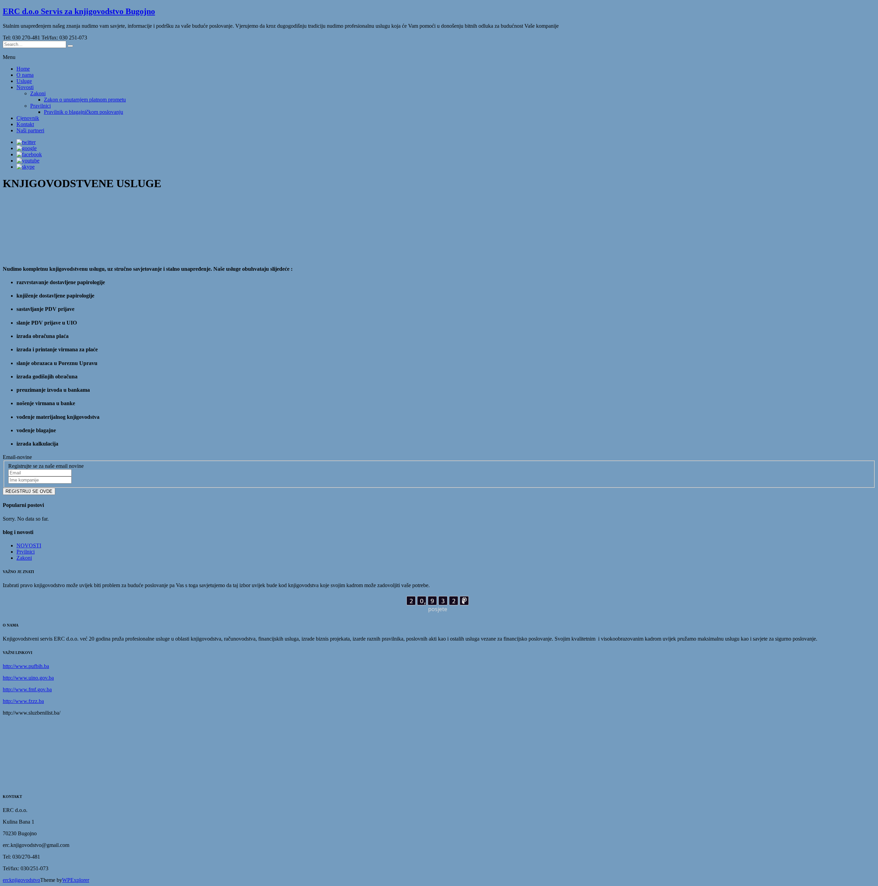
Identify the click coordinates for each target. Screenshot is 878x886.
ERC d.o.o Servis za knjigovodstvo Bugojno (79, 11)
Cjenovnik (27, 118)
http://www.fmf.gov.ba (27, 689)
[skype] (25, 167)
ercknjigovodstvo (21, 880)
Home (23, 69)
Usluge (24, 81)
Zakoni (38, 93)
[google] (26, 148)
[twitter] (26, 142)
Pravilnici (40, 106)
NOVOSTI (28, 545)
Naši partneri (30, 130)
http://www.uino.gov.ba (28, 678)
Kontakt (25, 124)
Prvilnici (25, 552)
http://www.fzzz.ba (23, 701)
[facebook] (29, 154)
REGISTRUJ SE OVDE (28, 491)
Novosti (25, 87)
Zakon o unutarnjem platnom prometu (85, 99)
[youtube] (27, 160)
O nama (25, 75)
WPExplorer (75, 880)
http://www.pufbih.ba (26, 666)
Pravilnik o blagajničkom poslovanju (83, 112)
